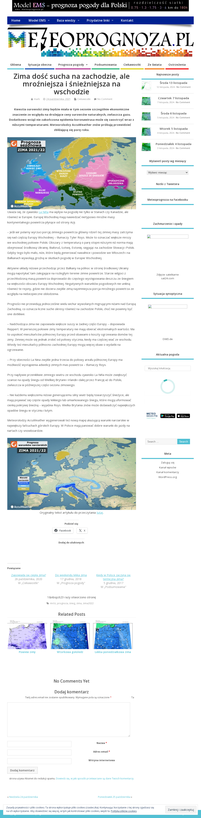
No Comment (104, 99)
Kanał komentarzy (167, 472)
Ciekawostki (132, 64)
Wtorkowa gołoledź (70, 652)
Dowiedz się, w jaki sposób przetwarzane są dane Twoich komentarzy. (95, 778)
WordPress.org (167, 477)
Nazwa (102, 743)
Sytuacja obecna (39, 64)
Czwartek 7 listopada (173, 98)
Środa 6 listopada (173, 113)
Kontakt (127, 20)
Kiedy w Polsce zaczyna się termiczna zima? (113, 577)
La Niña (43, 212)
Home (15, 20)
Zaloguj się (168, 462)
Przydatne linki (98, 20)
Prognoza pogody (71, 64)
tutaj (100, 512)
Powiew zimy (27, 652)
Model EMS (37, 20)
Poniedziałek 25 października (114, 797)
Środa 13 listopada (173, 83)
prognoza (62, 603)
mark (37, 99)
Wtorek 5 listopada (174, 129)
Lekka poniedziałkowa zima (113, 652)
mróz (53, 603)
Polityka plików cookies (124, 811)
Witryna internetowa (102, 760)
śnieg (72, 603)
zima (79, 603)
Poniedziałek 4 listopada (173, 144)
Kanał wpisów (167, 467)
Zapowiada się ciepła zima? (28, 575)
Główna (15, 64)
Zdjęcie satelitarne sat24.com (167, 276)
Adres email (101, 751)
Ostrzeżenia (177, 64)
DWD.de (168, 339)
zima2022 (88, 603)
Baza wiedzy (66, 20)
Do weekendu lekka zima (71, 575)
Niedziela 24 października (23, 797)
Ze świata (155, 64)
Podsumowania (106, 64)
